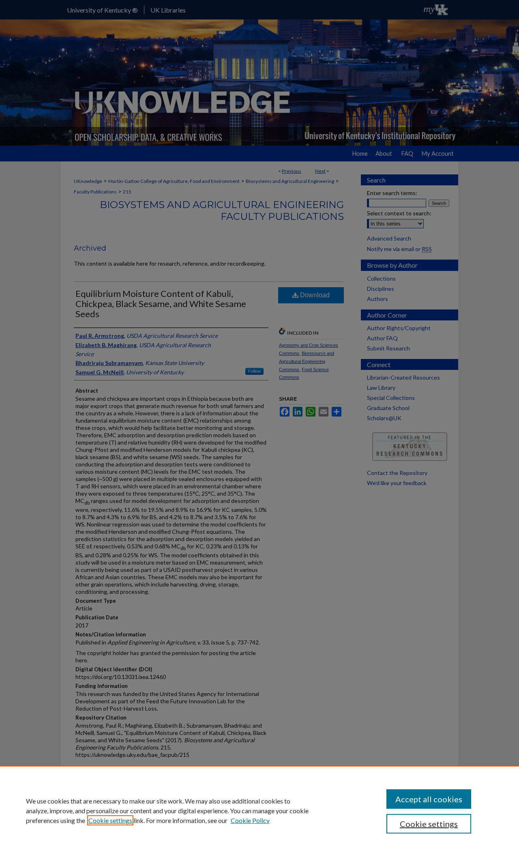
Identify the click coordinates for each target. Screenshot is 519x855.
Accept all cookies (428, 799)
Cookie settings (110, 820)
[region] (259, 810)
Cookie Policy (250, 820)
